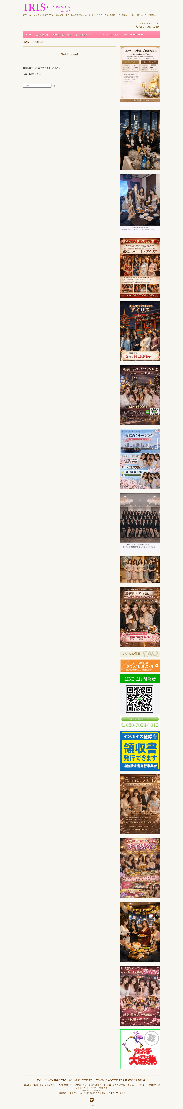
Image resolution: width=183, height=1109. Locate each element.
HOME (28, 34)
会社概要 (152, 1085)
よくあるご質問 (83, 34)
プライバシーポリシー (133, 34)
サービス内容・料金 (62, 34)
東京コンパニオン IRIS (33, 1085)
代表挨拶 (62, 1093)
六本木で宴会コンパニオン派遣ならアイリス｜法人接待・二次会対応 (96, 1093)
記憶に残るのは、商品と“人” (91, 1090)
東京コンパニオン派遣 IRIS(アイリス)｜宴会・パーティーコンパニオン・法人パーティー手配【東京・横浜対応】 (91, 1079)
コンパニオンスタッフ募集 (106, 34)
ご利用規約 (63, 1085)
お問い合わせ (42, 34)
